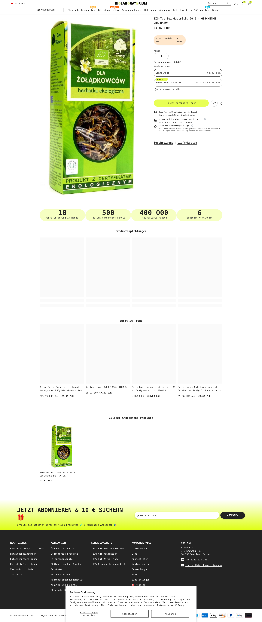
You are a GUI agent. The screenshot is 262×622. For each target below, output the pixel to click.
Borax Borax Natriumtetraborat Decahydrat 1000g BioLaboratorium (199, 389)
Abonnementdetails (170, 89)
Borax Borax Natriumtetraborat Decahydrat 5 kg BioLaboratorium (61, 389)
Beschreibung (163, 142)
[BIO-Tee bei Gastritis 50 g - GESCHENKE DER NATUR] (62, 446)
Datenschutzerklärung (170, 605)
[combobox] (217, 3)
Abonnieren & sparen (169, 82)
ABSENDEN (232, 515)
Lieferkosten (187, 142)
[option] (93, 108)
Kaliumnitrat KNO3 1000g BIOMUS (106, 387)
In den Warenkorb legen (181, 103)
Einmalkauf (162, 73)
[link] (214, 103)
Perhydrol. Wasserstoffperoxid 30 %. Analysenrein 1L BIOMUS (153, 389)
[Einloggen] (236, 3)
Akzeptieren (129, 614)
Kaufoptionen (162, 66)
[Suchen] (219, 3)
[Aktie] (220, 103)
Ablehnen (170, 614)
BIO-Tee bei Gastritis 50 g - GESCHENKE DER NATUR (59, 474)
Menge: (158, 51)
